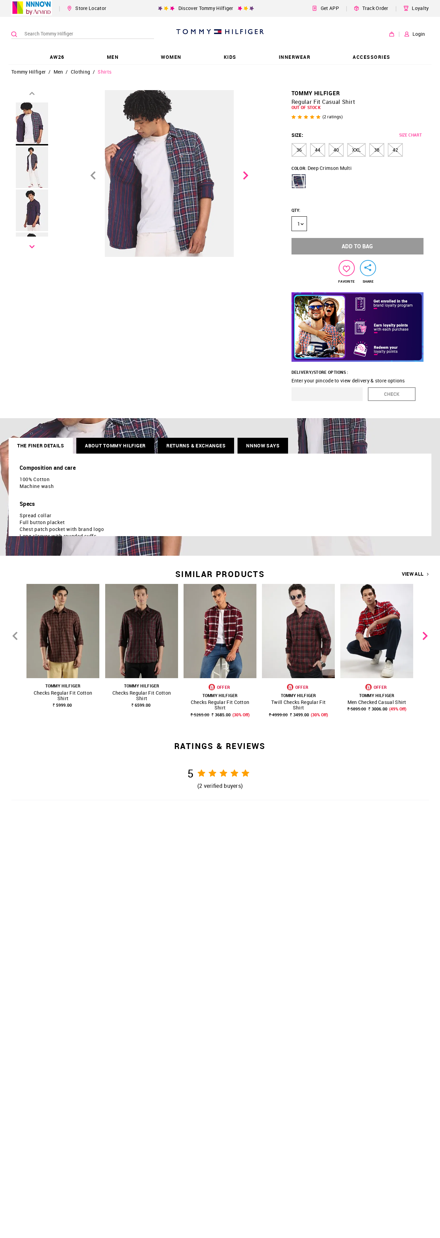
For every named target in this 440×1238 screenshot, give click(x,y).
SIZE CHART (410, 135)
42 (395, 149)
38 (377, 149)
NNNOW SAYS (262, 445)
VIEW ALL (413, 574)
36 (299, 149)
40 (336, 149)
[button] (299, 181)
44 (317, 149)
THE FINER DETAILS (40, 445)
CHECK (391, 394)
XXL (356, 149)
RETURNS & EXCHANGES (196, 445)
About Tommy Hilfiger (115, 445)
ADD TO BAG (357, 246)
